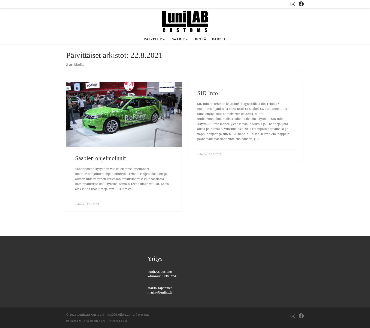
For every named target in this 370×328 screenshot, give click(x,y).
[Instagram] (293, 3)
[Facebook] (301, 3)
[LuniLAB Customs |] (185, 21)
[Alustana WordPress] (126, 320)
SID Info (207, 93)
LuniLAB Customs (90, 314)
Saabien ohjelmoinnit (100, 158)
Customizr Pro (95, 320)
